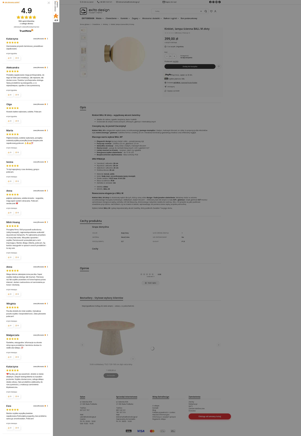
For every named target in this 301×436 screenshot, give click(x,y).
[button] (3, 2)
